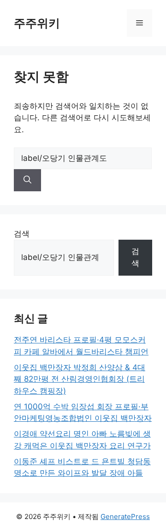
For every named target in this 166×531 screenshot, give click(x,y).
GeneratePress (125, 516)
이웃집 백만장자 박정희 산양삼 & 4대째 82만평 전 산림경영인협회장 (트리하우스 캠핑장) (79, 379)
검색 (22, 233)
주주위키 (37, 23)
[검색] (27, 180)
